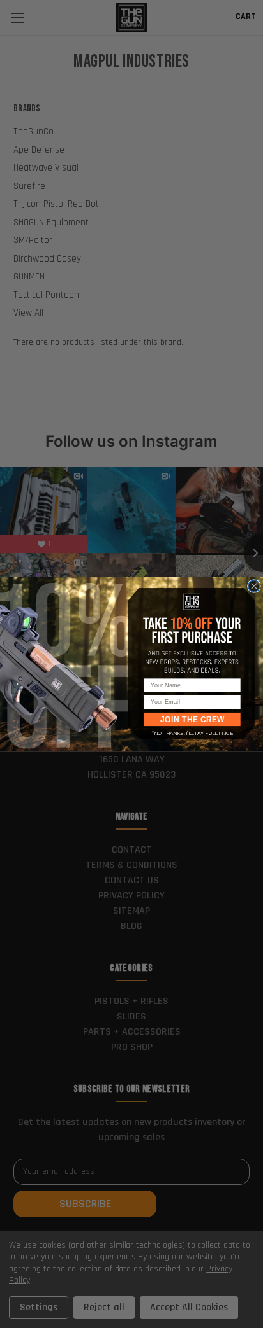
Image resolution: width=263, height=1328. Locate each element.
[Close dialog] (254, 586)
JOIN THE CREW (192, 719)
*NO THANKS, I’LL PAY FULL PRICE (192, 733)
